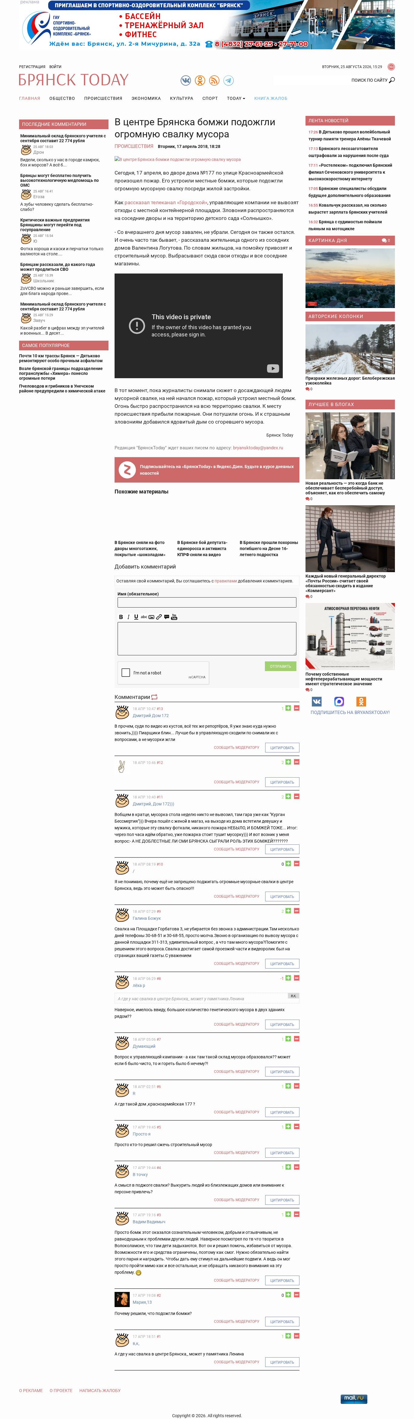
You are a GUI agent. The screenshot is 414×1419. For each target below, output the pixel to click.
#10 (160, 864)
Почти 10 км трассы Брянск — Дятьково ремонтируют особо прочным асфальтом (61, 358)
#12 (160, 763)
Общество (62, 98)
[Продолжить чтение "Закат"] (350, 278)
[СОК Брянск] (207, 24)
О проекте (61, 1390)
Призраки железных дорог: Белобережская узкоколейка (350, 380)
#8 (159, 979)
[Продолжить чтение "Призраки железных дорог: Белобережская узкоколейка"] (350, 349)
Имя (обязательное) (138, 594)
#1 (159, 1337)
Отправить (280, 666)
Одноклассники (361, 701)
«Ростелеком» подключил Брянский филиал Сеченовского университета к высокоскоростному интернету (350, 172)
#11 (160, 797)
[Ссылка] (158, 617)
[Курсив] (128, 617)
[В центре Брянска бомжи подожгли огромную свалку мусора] (207, 159)
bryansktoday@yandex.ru (258, 448)
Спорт (210, 98)
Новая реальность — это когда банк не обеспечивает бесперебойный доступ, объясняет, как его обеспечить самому (345, 488)
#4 (159, 1168)
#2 (159, 1295)
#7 (159, 1039)
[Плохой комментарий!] (296, 708)
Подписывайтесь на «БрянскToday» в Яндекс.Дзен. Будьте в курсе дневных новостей (217, 470)
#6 (159, 1087)
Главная (29, 98)
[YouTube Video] (174, 617)
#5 (159, 1127)
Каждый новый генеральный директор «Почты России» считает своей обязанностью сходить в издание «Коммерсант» (345, 583)
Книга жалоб (271, 98)
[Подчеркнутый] (136, 617)
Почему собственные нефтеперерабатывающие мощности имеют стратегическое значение (343, 679)
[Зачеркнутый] (143, 617)
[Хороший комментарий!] (288, 708)
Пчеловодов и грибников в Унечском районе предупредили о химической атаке (62, 388)
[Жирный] (121, 617)
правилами (226, 580)
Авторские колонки (336, 316)
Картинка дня (328, 240)
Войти (55, 67)
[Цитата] (166, 617)
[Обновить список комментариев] (155, 697)
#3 (159, 1215)
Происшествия (103, 98)
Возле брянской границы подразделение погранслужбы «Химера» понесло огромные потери (61, 373)
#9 (159, 911)
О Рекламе (31, 1390)
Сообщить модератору (236, 748)
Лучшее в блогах (331, 404)
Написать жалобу (100, 1390)
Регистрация (32, 67)
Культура (181, 98)
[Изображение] (151, 617)
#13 (160, 709)
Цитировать (282, 748)
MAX (339, 701)
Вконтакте (317, 701)
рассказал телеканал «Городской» (166, 202)
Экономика (146, 98)
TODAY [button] (234, 98)
